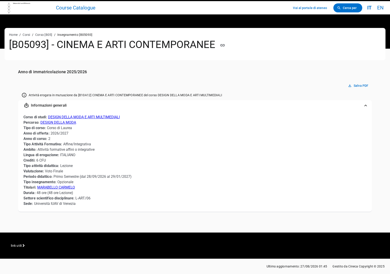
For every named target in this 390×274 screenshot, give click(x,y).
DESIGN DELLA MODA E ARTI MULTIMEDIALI (84, 117)
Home (13, 35)
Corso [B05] (43, 35)
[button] (195, 105)
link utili (17, 245)
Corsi (26, 35)
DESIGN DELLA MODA (58, 122)
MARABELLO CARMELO (56, 187)
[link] (29, 8)
